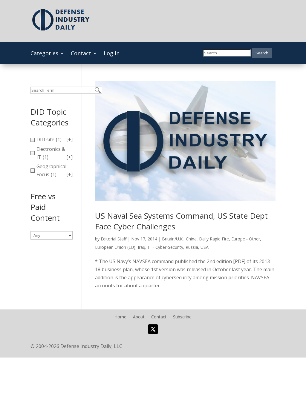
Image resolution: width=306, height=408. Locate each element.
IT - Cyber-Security (165, 247)
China (191, 239)
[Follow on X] (153, 329)
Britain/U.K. (172, 239)
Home (120, 317)
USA (205, 247)
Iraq (141, 247)
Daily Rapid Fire (214, 239)
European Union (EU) (115, 247)
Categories (44, 54)
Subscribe (182, 317)
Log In (112, 54)
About (139, 317)
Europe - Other (245, 239)
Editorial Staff (113, 239)
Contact (81, 54)
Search (261, 53)
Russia (192, 247)
